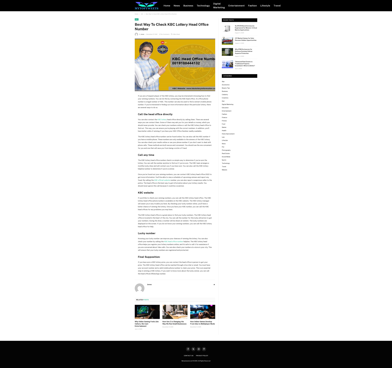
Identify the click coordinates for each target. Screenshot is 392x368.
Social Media (226, 157)
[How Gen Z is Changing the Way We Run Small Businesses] (174, 312)
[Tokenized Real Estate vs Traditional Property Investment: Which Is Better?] (227, 64)
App (223, 81)
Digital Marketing (219, 5)
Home (167, 5)
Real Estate (226, 153)
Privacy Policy (202, 355)
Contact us (188, 355)
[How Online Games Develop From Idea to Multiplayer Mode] (202, 312)
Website (224, 170)
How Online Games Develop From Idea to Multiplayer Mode (202, 323)
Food (223, 124)
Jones (142, 34)
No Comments (165, 34)
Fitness (224, 121)
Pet (223, 147)
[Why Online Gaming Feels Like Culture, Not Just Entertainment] (147, 312)
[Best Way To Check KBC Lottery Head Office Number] (175, 65)
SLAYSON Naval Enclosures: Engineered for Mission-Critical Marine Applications (246, 28)
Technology (203, 5)
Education (225, 107)
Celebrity (225, 94)
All (137, 19)
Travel (277, 5)
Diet (223, 101)
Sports (224, 160)
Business (188, 5)
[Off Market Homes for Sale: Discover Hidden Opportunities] (227, 41)
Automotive (225, 85)
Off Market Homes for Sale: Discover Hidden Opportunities (245, 39)
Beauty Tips (226, 88)
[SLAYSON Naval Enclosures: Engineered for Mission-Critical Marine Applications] (227, 28)
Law (223, 137)
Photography (226, 150)
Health (224, 130)
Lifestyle (265, 5)
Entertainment (236, 5)
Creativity (225, 98)
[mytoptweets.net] (146, 5)
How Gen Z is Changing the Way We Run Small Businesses (174, 323)
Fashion (252, 5)
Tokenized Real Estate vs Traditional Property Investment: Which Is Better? (245, 64)
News (177, 5)
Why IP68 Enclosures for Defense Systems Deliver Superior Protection (243, 51)
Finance (224, 117)
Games (224, 127)
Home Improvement (228, 134)
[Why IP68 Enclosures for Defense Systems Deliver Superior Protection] (227, 52)
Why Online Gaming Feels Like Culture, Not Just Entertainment (147, 324)
